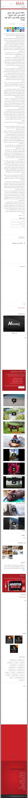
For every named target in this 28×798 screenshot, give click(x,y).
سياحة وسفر (21, 664)
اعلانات (16, 662)
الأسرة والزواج (20, 659)
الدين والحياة (13, 659)
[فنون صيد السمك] (14, 510)
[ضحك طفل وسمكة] (14, 482)
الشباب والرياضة (20, 672)
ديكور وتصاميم (13, 664)
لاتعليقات (23, 25)
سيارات (13, 672)
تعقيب (23, 215)
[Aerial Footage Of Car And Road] (14, 414)
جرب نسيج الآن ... (14, 756)
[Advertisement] (14, 285)
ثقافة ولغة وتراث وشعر (19, 677)
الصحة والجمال (12, 669)
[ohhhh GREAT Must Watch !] (14, 441)
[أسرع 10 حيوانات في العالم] (14, 427)
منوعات (22, 674)
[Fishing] (14, 523)
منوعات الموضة (20, 669)
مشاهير (8, 674)
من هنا (21, 387)
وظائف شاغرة (15, 674)
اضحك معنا (10, 662)
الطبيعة (22, 662)
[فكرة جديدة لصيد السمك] (14, 496)
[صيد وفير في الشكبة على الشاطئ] (14, 400)
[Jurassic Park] (14, 455)
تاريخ (11, 677)
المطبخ (7, 672)
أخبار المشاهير (12, 23)
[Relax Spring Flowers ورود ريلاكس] (14, 469)
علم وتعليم (21, 679)
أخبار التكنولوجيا (20, 667)
